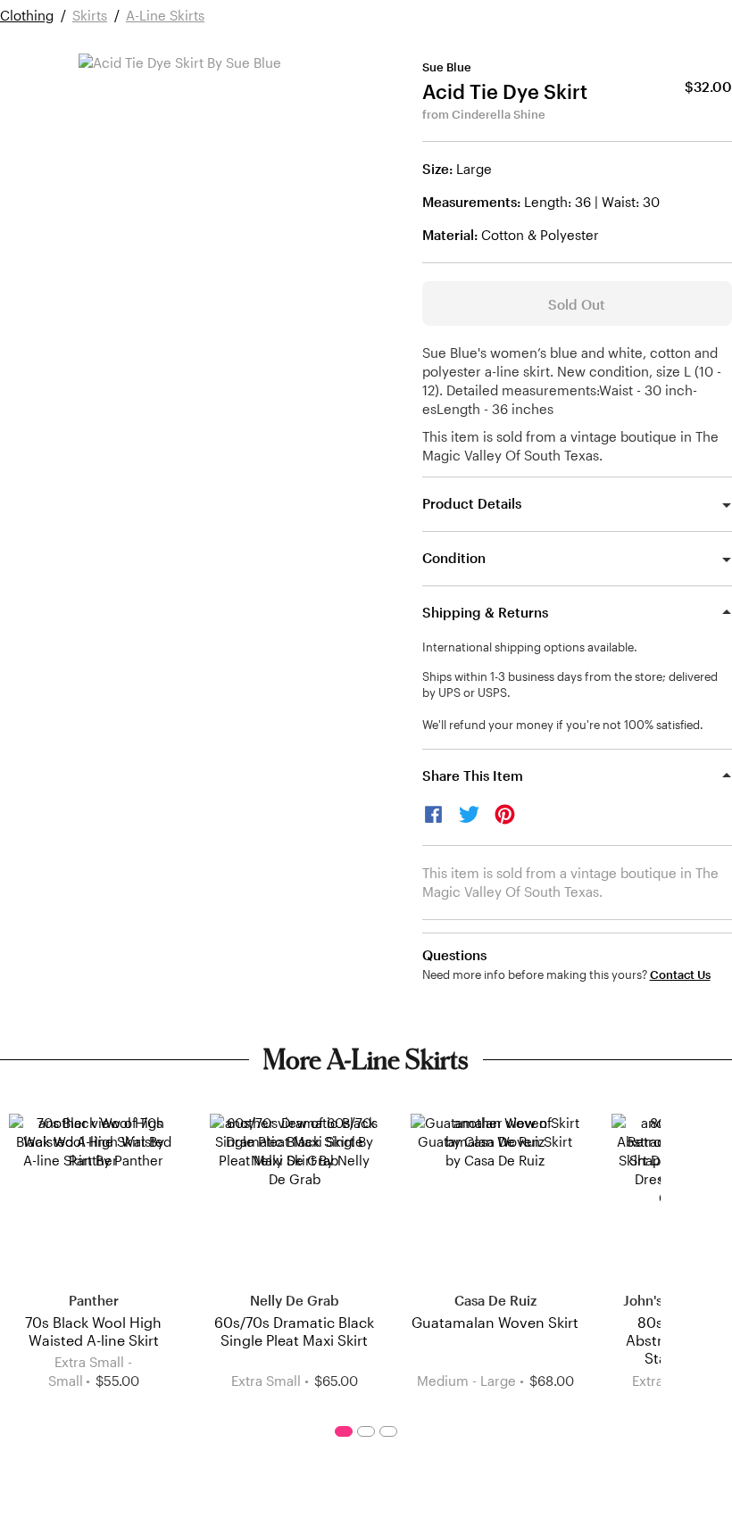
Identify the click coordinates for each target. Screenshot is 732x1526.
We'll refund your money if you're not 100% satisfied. (562, 724)
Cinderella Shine (498, 114)
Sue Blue (446, 67)
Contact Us (680, 975)
